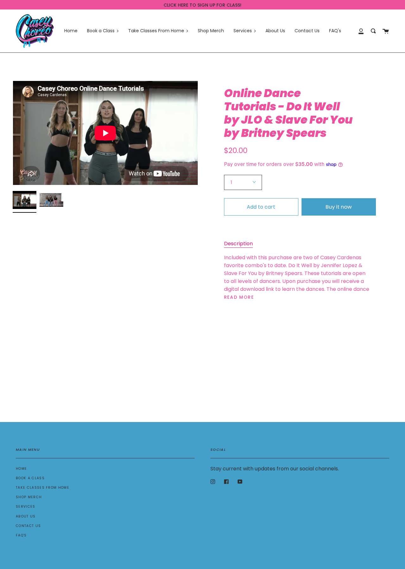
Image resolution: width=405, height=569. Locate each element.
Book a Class (30, 478)
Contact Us (28, 525)
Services (25, 506)
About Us (26, 516)
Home (21, 468)
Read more (239, 297)
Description (238, 243)
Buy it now (339, 207)
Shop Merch (29, 497)
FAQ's (21, 535)
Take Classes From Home (42, 487)
